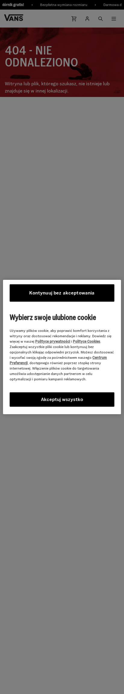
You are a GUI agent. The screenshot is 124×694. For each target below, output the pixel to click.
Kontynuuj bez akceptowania (62, 293)
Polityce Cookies (86, 341)
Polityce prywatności (52, 341)
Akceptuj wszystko (62, 399)
